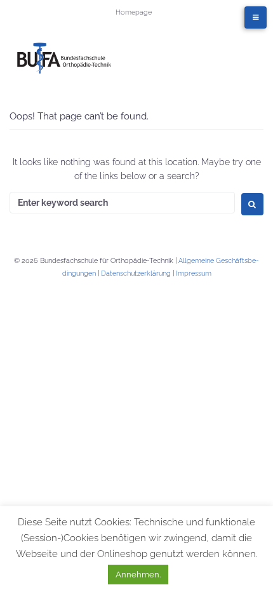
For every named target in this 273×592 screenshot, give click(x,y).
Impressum (193, 273)
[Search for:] (122, 202)
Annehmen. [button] (138, 574)
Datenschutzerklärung (136, 273)
